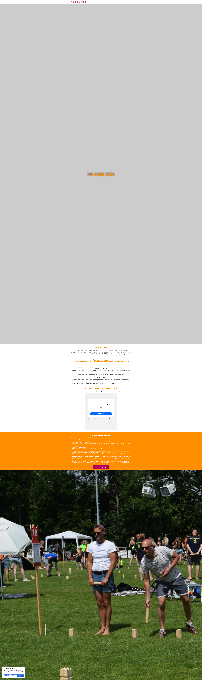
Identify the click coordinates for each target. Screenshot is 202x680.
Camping (116, 2)
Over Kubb (93, 2)
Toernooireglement (108, 2)
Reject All (13, 675)
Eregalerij (122, 2)
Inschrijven (100, 2)
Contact (128, 2)
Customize (7, 675)
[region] (13, 672)
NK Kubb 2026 (78, 2)
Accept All (20, 675)
